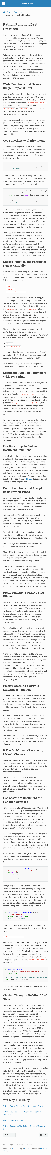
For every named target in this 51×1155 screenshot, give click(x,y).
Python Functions (14, 12)
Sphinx (14, 1149)
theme (26, 1149)
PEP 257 (28, 479)
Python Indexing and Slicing (14, 1120)
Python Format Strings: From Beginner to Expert (23, 1106)
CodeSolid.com (27, 4)
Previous (10, 1135)
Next (42, 1135)
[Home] (4, 12)
